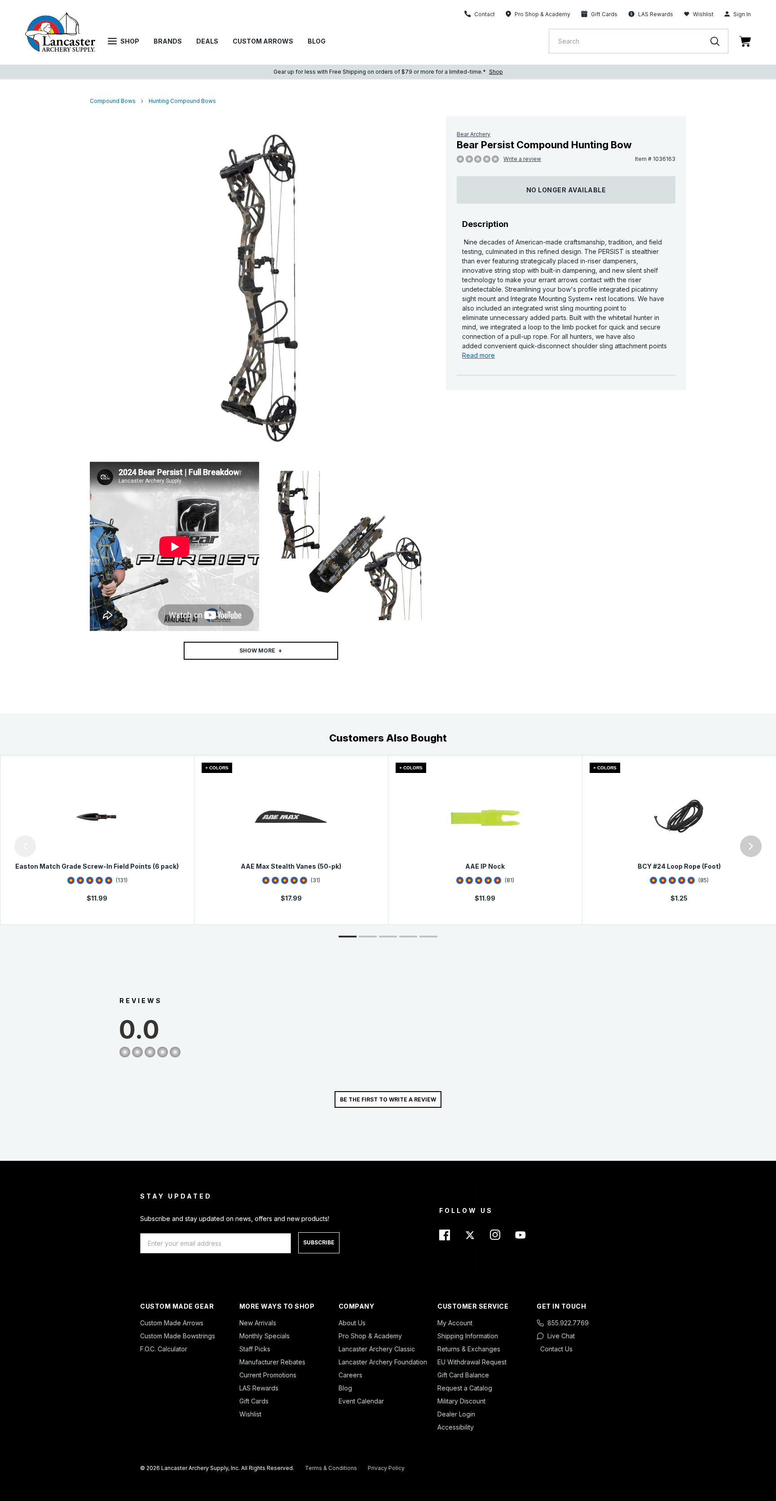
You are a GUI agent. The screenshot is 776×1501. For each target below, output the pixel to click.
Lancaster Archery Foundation (383, 1362)
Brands (168, 41)
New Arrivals (257, 1323)
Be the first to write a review (388, 1099)
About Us (352, 1323)
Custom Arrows (263, 41)
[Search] (719, 41)
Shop (129, 41)
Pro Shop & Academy (370, 1336)
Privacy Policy (386, 1468)
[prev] (25, 846)
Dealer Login (456, 1414)
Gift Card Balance (463, 1375)
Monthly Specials (264, 1336)
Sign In (742, 14)
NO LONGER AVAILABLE (566, 190)
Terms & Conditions (331, 1468)
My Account (454, 1323)
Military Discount (461, 1401)
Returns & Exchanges (468, 1349)
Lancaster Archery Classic (377, 1349)
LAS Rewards (258, 1388)
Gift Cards (254, 1401)
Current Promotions (267, 1375)
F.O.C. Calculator (163, 1349)
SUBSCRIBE (319, 1242)
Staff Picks (254, 1349)
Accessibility (455, 1427)
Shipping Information (467, 1336)
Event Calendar (361, 1401)
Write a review (522, 158)
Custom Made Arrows (171, 1323)
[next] (751, 846)
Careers (350, 1375)
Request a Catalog (464, 1388)
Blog (317, 41)
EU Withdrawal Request (472, 1362)
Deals (207, 41)
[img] (460, 159)
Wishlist (703, 14)
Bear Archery (473, 134)
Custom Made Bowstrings (177, 1336)
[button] (2, 846)
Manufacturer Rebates (272, 1362)
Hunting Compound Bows (182, 101)
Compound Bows (113, 101)
